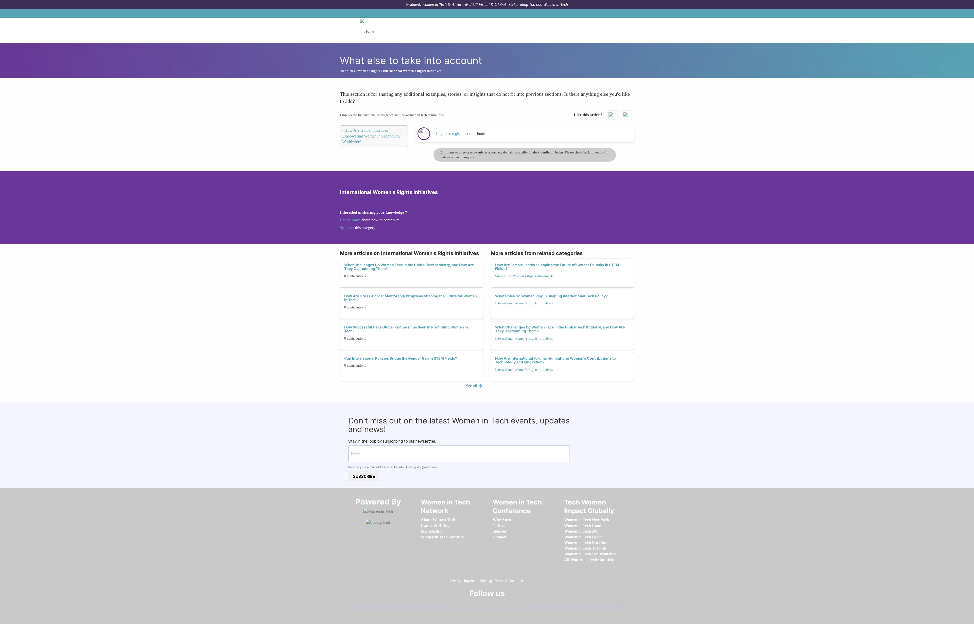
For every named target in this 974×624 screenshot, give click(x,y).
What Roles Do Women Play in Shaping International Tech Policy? (551, 296)
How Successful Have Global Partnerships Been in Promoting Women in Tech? (406, 329)
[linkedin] (470, 605)
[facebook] (454, 605)
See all (472, 386)
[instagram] (486, 605)
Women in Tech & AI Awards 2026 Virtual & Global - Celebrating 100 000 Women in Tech (495, 4)
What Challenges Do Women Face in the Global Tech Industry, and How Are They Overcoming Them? (409, 267)
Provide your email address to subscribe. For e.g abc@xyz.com (392, 467)
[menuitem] (438, 520)
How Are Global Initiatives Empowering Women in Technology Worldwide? (371, 136)
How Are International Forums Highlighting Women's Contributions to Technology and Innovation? (555, 360)
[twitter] (502, 605)
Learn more (350, 220)
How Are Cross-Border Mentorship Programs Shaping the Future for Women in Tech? (410, 298)
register (458, 133)
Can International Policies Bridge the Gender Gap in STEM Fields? (400, 358)
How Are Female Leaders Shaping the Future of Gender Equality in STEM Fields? (557, 267)
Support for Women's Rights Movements (524, 276)
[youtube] (518, 605)
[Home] (369, 30)
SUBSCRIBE (364, 476)
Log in (441, 133)
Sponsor (347, 228)
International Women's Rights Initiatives (524, 303)
